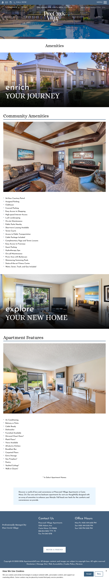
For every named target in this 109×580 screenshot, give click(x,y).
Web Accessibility (55, 564)
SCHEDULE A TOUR (16, 7)
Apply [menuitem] (99, 17)
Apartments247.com (32, 561)
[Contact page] (6, 2)
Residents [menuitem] (78, 17)
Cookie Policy (69, 564)
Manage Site (42, 564)
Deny (99, 574)
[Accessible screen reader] (2, 2)
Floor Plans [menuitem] (31, 17)
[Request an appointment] (10, 2)
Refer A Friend (54, 550)
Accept (88, 574)
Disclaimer (31, 564)
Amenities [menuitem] (10, 17)
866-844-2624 (93, 7)
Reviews (79, 564)
